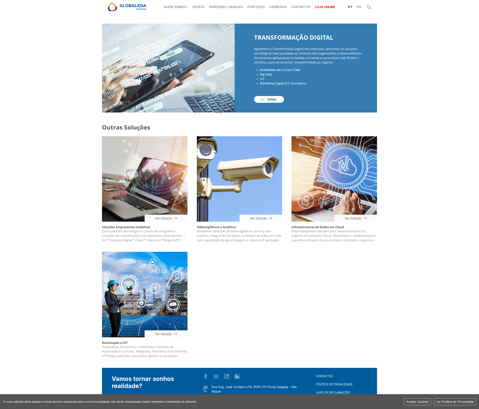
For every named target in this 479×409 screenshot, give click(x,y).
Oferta (198, 7)
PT (350, 7)
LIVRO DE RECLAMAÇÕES (333, 392)
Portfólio (256, 7)
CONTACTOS (324, 376)
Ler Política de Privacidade (455, 402)
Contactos (300, 7)
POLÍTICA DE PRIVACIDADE (334, 384)
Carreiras (278, 7)
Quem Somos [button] (175, 7)
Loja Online (325, 7)
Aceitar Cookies (417, 402)
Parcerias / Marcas (226, 7)
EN (359, 7)
